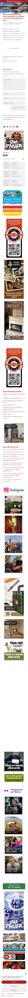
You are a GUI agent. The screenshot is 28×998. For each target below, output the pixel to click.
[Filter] (4, 155)
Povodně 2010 (6, 405)
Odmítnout (14, 986)
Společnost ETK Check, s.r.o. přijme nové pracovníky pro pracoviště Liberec (13, 469)
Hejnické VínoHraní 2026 (17, 449)
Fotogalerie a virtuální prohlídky (11, 398)
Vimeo (4, 59)
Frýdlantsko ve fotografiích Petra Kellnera (14, 394)
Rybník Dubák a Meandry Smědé (11, 412)
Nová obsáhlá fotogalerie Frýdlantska (13, 401)
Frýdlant (5, 414)
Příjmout (14, 982)
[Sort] (7, 155)
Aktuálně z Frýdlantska (8, 24)
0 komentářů (18, 24)
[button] (25, 973)
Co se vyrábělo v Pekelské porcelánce (13, 416)
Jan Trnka (19, 56)
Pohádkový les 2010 (8, 56)
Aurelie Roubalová (10, 22)
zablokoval (14, 886)
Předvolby (14, 990)
